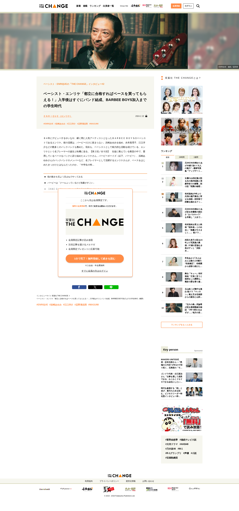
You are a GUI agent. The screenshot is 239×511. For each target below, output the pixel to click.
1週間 (196, 157)
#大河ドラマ (171, 444)
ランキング (95, 6)
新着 (78, 6)
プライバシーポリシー (109, 481)
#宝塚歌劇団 (171, 458)
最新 (167, 157)
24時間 (182, 157)
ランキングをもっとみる (181, 325)
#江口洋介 (71, 124)
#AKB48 (184, 444)
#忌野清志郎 (82, 124)
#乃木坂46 (170, 449)
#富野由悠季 (171, 440)
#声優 (186, 453)
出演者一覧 (108, 6)
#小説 (194, 453)
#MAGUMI (93, 124)
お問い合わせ (148, 481)
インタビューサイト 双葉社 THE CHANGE (52, 296)
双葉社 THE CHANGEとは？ (183, 78)
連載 (85, 6)
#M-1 (180, 449)
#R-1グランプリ (173, 453)
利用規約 (89, 481)
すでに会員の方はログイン (94, 271)
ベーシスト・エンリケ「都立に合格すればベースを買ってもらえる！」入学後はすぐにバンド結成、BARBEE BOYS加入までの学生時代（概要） (91, 299)
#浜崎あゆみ (60, 124)
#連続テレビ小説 (188, 440)
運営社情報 (131, 481)
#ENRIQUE (48, 124)
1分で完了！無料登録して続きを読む (94, 258)
